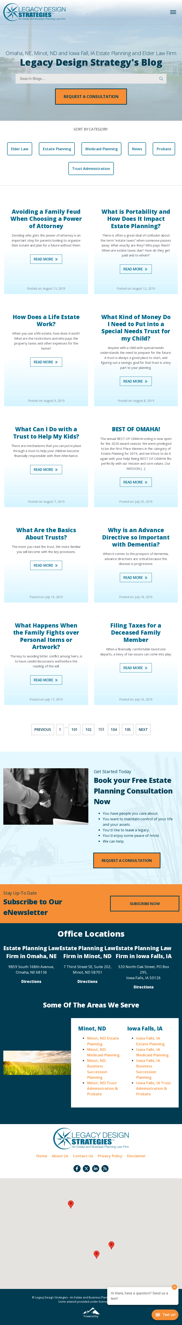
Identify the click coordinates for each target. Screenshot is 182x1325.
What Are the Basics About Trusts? (46, 533)
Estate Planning (57, 148)
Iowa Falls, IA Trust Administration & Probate (153, 1088)
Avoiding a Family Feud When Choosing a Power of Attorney (46, 219)
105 (128, 729)
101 (74, 729)
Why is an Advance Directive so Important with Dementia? (136, 537)
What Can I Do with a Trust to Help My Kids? (46, 432)
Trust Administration (91, 168)
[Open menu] (173, 12)
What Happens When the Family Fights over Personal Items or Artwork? (46, 636)
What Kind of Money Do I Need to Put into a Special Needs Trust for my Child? (136, 327)
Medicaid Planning (101, 148)
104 (114, 729)
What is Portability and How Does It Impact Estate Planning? (135, 219)
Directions (31, 981)
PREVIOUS (42, 729)
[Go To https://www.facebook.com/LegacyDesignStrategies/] (77, 1168)
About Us (60, 1155)
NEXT (143, 729)
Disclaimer (136, 1155)
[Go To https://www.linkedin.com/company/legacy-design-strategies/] (95, 1168)
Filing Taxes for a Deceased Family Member (135, 632)
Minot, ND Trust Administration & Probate (102, 1088)
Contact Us (83, 1155)
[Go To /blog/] (105, 1168)
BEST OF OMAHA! (136, 429)
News (137, 148)
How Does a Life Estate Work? (46, 320)
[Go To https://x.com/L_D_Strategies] (86, 1168)
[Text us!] (165, 1316)
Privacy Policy (110, 1155)
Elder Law (19, 148)
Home (41, 1155)
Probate (163, 148)
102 (88, 729)
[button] (91, 96)
